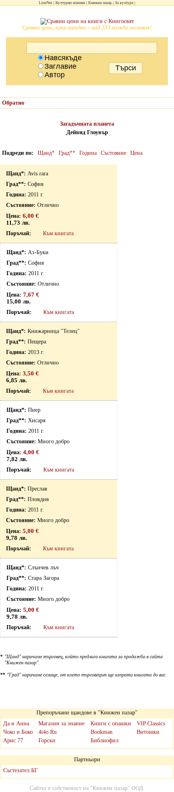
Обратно (13, 103)
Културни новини (70, 2)
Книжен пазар (100, 2)
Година (88, 153)
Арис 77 (13, 740)
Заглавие (60, 66)
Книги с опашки (111, 723)
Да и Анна (16, 723)
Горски (46, 740)
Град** (67, 153)
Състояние (113, 153)
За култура (124, 2)
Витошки (148, 732)
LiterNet (45, 2)
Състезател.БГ (20, 770)
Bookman (101, 732)
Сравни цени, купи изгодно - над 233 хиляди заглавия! (87, 28)
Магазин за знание (61, 723)
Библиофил (105, 740)
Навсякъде (63, 58)
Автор (55, 75)
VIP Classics (151, 723)
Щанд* (46, 153)
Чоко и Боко (18, 732)
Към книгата (58, 233)
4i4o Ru (47, 732)
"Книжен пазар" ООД (116, 788)
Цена (136, 153)
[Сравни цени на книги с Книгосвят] (87, 21)
